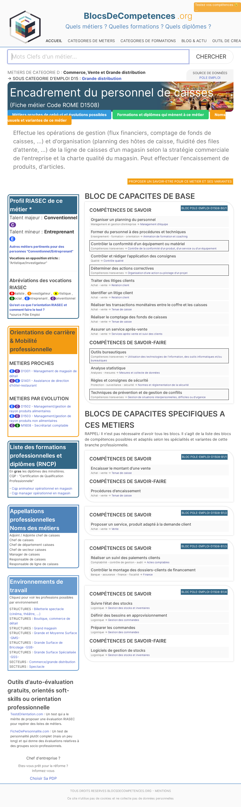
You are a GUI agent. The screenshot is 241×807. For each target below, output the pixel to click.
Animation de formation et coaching (165, 236)
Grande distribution (101, 78)
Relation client (120, 285)
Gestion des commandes (123, 620)
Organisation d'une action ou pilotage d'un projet (158, 273)
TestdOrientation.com (26, 714)
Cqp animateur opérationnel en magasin (42, 488)
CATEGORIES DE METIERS (91, 40)
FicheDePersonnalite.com (29, 731)
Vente (115, 529)
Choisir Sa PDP (43, 778)
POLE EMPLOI (210, 78)
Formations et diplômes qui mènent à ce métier (160, 114)
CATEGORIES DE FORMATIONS (148, 40)
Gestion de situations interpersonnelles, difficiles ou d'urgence (167, 397)
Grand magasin (45, 628)
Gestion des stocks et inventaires (129, 608)
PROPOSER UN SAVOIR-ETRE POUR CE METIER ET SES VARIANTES (180, 181)
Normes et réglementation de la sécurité (163, 385)
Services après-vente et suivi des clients (137, 334)
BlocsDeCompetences (138, 16)
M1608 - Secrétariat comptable (44, 425)
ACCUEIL (54, 40)
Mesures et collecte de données (139, 372)
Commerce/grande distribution (52, 662)
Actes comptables (158, 562)
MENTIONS (163, 791)
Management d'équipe (154, 224)
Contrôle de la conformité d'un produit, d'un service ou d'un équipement (172, 248)
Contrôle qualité (114, 260)
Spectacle (36, 666)
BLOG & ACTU (194, 40)
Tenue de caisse (122, 309)
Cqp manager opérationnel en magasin (41, 493)
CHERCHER (211, 56)
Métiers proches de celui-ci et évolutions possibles (59, 114)
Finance (148, 574)
